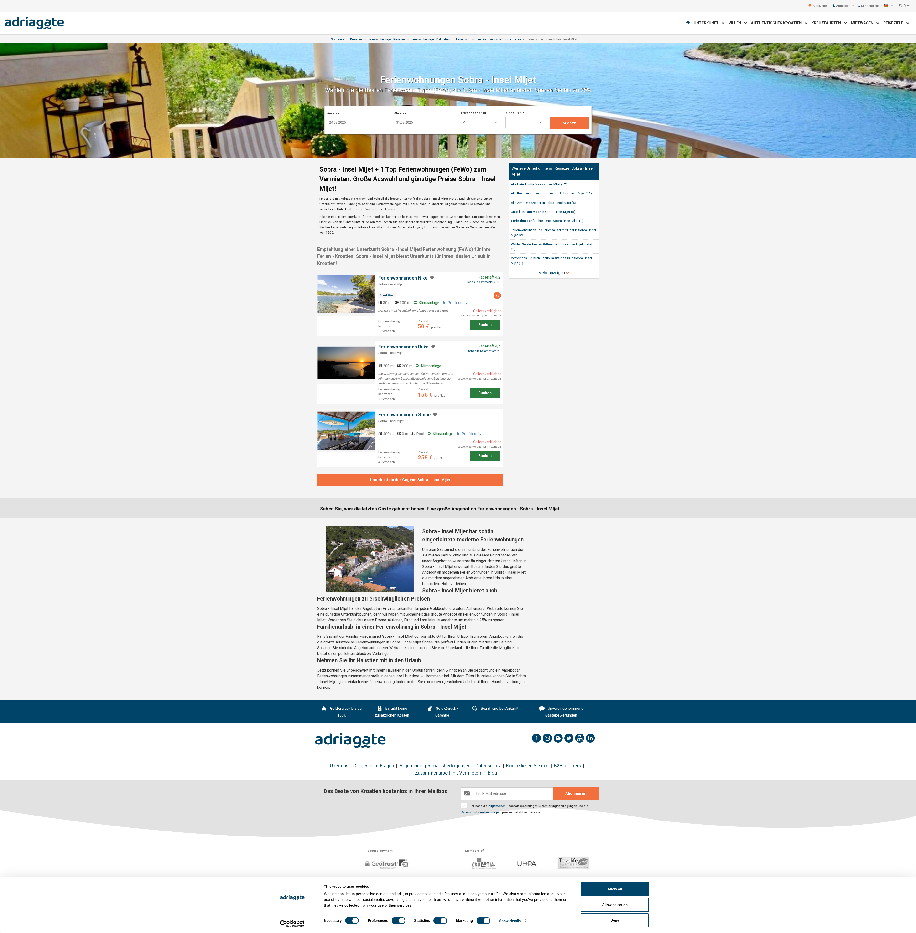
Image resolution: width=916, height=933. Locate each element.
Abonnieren (575, 793)
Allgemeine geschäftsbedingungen (434, 766)
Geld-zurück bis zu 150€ (345, 712)
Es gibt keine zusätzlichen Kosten (392, 712)
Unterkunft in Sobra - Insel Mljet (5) (543, 212)
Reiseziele (894, 23)
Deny (614, 920)
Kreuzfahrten (828, 23)
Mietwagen (863, 23)
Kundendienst (870, 6)
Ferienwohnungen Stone (404, 415)
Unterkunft (708, 23)
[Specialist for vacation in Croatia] (350, 740)
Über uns (339, 766)
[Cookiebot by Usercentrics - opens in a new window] (292, 923)
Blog (492, 773)
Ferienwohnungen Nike (403, 278)
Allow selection (615, 905)
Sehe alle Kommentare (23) (483, 282)
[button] (888, 6)
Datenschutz (488, 766)
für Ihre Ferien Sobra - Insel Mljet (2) (547, 221)
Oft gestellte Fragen (373, 766)
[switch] (398, 920)
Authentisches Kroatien (778, 23)
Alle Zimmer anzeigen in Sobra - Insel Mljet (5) (543, 202)
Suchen (569, 123)
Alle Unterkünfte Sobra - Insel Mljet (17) (539, 184)
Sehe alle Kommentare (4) (484, 350)
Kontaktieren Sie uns (527, 766)
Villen (736, 23)
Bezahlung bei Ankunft (499, 708)
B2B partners (567, 766)
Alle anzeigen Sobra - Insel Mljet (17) (551, 193)
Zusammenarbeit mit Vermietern (448, 773)
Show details (510, 921)
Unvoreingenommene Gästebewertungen (564, 712)
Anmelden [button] (843, 6)
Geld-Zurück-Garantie (446, 712)
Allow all (615, 889)
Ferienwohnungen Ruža (403, 347)
